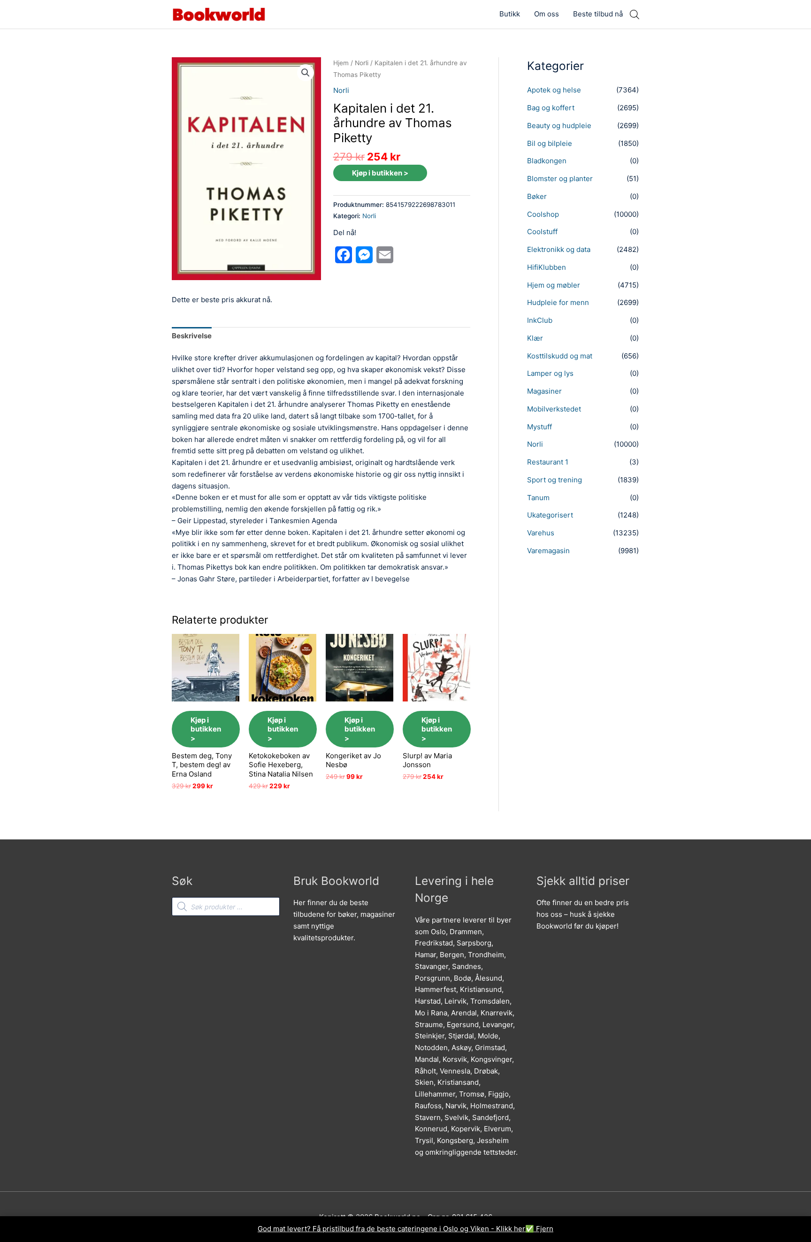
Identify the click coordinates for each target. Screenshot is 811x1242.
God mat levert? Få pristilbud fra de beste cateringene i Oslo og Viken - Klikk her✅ (397, 1228)
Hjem (341, 63)
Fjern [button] (544, 1228)
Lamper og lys (550, 373)
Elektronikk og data (558, 249)
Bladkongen (546, 160)
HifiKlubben (546, 267)
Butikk (509, 13)
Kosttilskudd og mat (559, 355)
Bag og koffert (550, 107)
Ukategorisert (550, 515)
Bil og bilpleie (549, 143)
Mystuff (539, 426)
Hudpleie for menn (558, 302)
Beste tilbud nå (598, 13)
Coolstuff (542, 231)
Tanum (538, 497)
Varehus (540, 532)
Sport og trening (554, 479)
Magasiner (544, 391)
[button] (305, 72)
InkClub (539, 320)
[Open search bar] (634, 14)
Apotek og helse (554, 89)
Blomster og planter (560, 178)
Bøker (537, 196)
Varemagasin (548, 550)
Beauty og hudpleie (559, 125)
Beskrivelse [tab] (192, 335)
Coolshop (543, 214)
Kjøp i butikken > (380, 172)
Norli (361, 63)
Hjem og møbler (553, 285)
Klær (535, 338)
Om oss (546, 13)
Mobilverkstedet (554, 408)
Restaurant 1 (547, 461)
